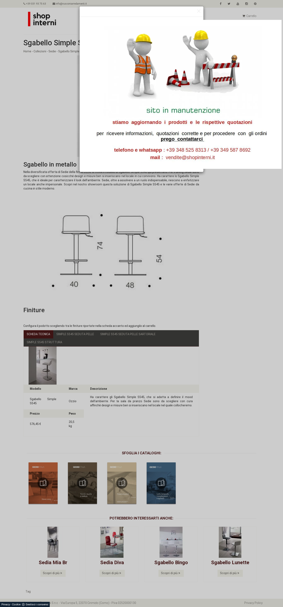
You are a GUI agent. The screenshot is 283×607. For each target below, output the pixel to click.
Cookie (16, 604)
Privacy (5, 604)
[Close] (198, 11)
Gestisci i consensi (37, 604)
